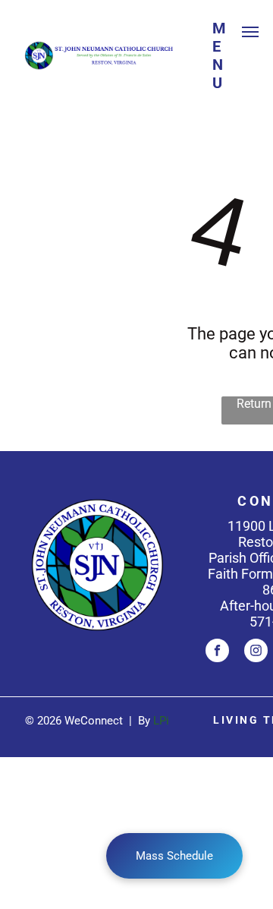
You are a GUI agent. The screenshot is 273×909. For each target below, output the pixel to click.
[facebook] (217, 652)
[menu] (250, 32)
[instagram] (256, 652)
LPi (161, 721)
